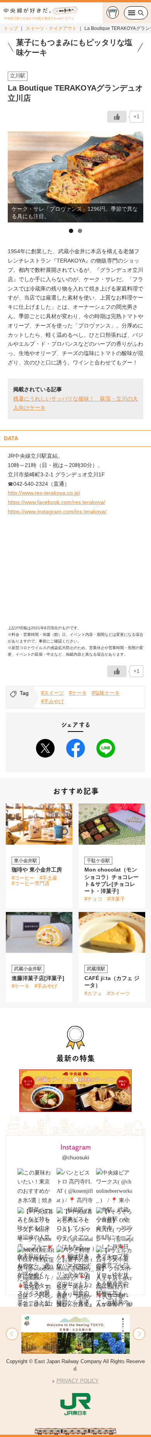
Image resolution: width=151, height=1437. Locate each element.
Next (133, 175)
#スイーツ (52, 693)
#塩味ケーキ (106, 693)
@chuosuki (75, 1157)
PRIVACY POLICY (78, 1381)
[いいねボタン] (117, 117)
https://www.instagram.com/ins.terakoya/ (57, 511)
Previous (17, 175)
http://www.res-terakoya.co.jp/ (44, 493)
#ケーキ (78, 693)
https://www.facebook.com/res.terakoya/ (56, 502)
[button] (12, 1334)
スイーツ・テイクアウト (51, 28)
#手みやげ (52, 701)
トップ (11, 28)
